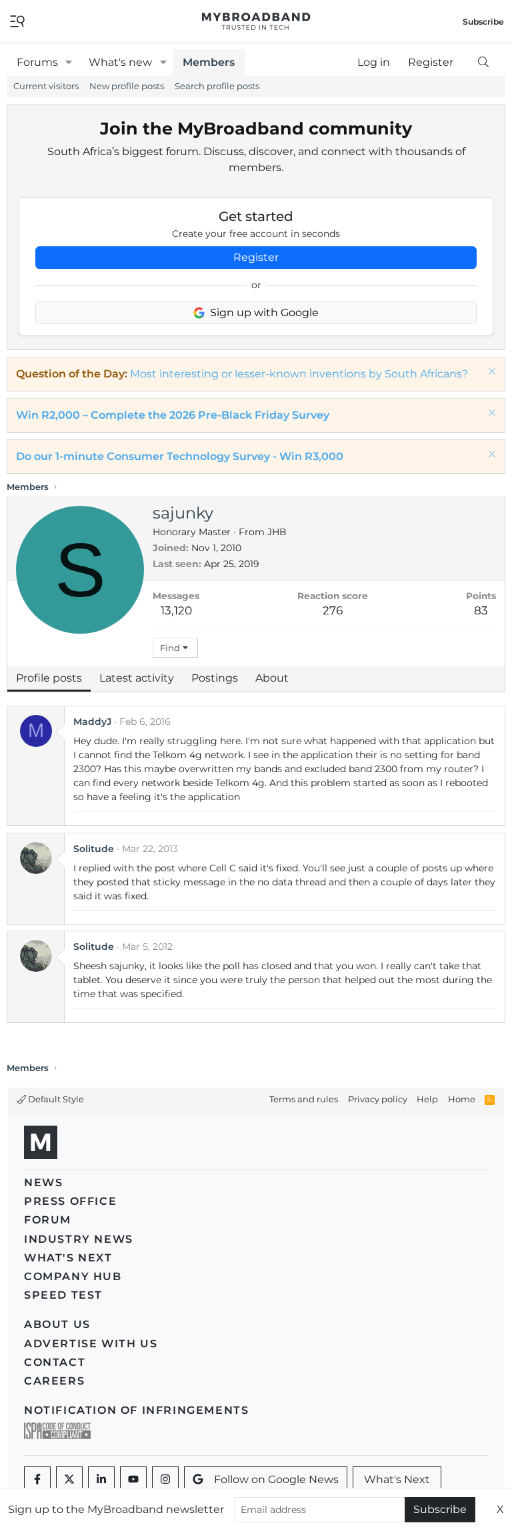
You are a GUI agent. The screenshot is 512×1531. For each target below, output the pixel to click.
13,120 (176, 610)
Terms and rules (303, 1099)
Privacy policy (377, 1099)
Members (209, 62)
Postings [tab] (214, 678)
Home (461, 1099)
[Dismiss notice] (490, 373)
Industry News (78, 1239)
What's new (120, 62)
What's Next (68, 1257)
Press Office (70, 1201)
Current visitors (46, 86)
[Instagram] (165, 1479)
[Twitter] (69, 1479)
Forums (37, 62)
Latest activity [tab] (136, 678)
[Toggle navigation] (17, 20)
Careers (54, 1381)
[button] (69, 62)
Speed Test (63, 1295)
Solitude (93, 849)
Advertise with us (90, 1343)
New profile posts (126, 86)
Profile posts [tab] (49, 678)
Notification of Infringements (136, 1410)
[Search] (483, 62)
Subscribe (440, 1509)
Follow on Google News (276, 1479)
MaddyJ (92, 722)
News (43, 1182)
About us (57, 1324)
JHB (277, 532)
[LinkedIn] (101, 1479)
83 (481, 610)
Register (256, 257)
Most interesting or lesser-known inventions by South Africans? (299, 373)
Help (427, 1099)
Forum (47, 1219)
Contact (54, 1362)
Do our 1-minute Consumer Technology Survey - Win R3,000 (179, 456)
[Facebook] (37, 1479)
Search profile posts (217, 86)
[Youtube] (133, 1479)
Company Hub (73, 1276)
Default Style (55, 1099)
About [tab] (272, 678)
